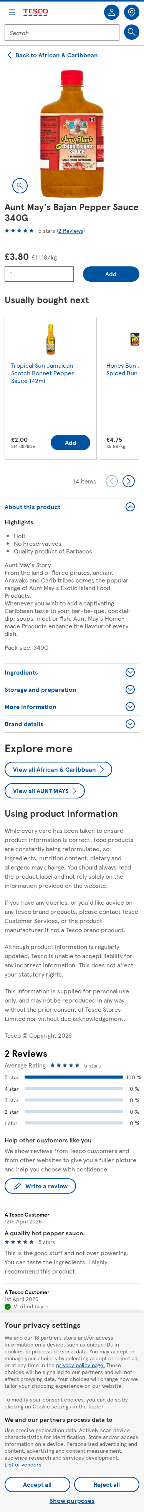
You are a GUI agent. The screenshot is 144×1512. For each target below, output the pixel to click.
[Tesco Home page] (36, 12)
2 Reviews (70, 230)
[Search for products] (131, 32)
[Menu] (12, 12)
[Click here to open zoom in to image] (20, 185)
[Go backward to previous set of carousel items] (112, 481)
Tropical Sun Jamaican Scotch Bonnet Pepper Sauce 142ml (42, 373)
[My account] (111, 12)
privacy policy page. (80, 1365)
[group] (51, 390)
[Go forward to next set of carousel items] (128, 481)
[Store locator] (131, 12)
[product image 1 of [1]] (72, 134)
